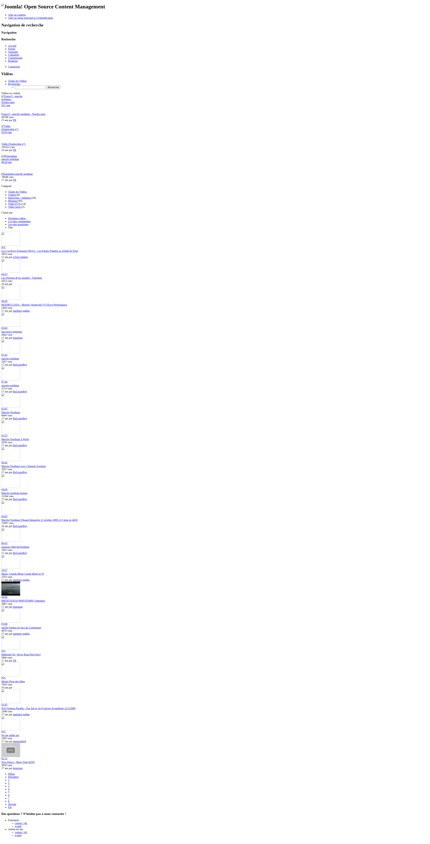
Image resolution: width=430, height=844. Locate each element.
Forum (11, 48)
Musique (13, 200)
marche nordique (10, 358)
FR (14, 120)
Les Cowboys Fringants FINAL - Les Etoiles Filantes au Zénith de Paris (39, 251)
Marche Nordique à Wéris (15, 439)
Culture (12, 194)
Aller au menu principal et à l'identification (30, 17)
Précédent (13, 777)
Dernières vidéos (17, 218)
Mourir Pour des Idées (13, 681)
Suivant (12, 804)
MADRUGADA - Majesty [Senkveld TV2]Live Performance (34, 304)
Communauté (15, 58)
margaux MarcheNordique (15, 547)
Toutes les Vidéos (17, 81)
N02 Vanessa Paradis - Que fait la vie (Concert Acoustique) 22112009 (38, 708)
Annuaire (13, 51)
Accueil (12, 45)
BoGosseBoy (20, 364)
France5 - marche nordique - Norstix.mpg (23, 114)
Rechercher (14, 84)
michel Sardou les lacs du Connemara (21, 627)
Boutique (13, 61)
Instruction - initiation (19, 197)
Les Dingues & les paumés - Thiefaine (21, 277)
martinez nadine (21, 310)
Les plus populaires (18, 224)
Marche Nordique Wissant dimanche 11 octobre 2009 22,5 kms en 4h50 (39, 520)
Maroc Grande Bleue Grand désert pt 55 (22, 573)
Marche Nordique (10, 412)
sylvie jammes (20, 257)
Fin (10, 807)
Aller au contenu (17, 14)
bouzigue (18, 337)
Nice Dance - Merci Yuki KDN (18, 762)
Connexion (14, 66)
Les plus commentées (19, 221)
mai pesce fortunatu (11, 331)
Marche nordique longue (14, 493)
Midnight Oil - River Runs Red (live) (21, 654)
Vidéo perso (15, 206)
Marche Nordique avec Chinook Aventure (23, 466)
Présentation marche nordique (17, 174)
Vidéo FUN (14, 203)
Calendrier (13, 54)
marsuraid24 (19, 741)
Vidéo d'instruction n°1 (13, 144)
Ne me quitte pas (10, 735)
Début (11, 774)
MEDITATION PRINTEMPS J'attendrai (23, 600)
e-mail (18, 826)
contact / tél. (21, 823)
